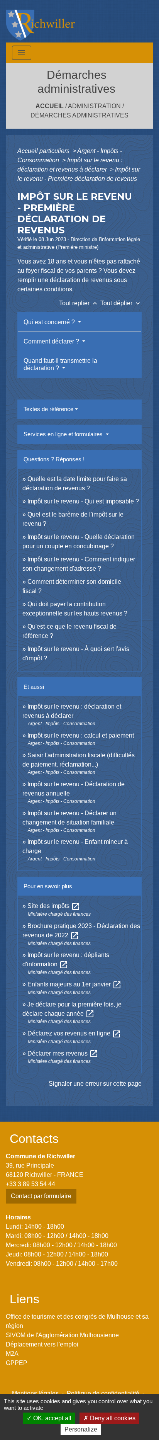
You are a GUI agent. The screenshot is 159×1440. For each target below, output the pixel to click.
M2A (12, 1353)
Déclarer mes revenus (62, 1053)
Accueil (50, 106)
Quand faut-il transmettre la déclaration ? (60, 364)
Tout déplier (121, 303)
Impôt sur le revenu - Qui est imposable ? (83, 501)
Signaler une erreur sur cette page (95, 1083)
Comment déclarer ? (52, 341)
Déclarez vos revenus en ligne (74, 1033)
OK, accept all (51, 1418)
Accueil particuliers (44, 151)
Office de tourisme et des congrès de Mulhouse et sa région (77, 1321)
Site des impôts (53, 906)
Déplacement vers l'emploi (42, 1344)
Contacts (34, 1139)
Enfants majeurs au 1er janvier (74, 984)
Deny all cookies (111, 1418)
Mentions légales (35, 1393)
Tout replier (79, 303)
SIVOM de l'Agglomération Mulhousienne (62, 1335)
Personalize (80, 1429)
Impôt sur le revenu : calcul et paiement (80, 735)
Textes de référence (48, 409)
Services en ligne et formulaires (64, 434)
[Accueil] (40, 21)
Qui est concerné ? (50, 322)
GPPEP (16, 1363)
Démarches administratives (79, 115)
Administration (94, 106)
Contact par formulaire (41, 1196)
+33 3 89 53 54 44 (30, 1184)
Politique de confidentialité (103, 1393)
